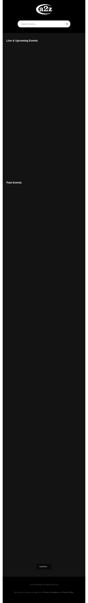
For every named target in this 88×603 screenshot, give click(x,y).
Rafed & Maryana (19, 242)
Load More (43, 566)
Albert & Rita (17, 305)
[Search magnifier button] (66, 23)
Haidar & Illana (18, 163)
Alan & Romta (17, 132)
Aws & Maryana (18, 492)
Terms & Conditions (51, 592)
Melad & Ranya (18, 367)
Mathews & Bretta (19, 523)
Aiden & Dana (17, 461)
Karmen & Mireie (19, 336)
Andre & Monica (18, 211)
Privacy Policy (68, 592)
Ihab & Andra (17, 555)
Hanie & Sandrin (19, 430)
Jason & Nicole (18, 101)
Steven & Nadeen (19, 399)
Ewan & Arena (17, 274)
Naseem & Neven (19, 69)
